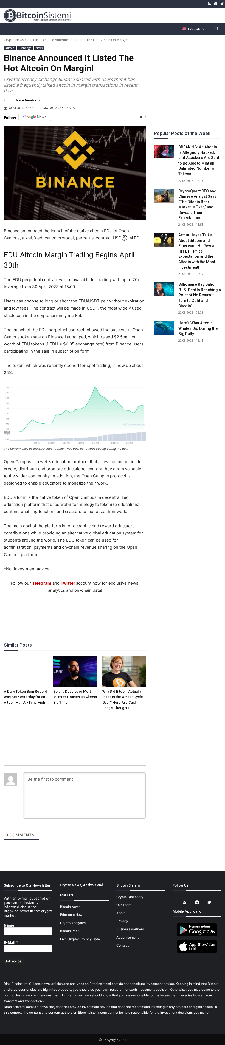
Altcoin (32, 40)
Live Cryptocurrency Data (80, 939)
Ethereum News (72, 915)
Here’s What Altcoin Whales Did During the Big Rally (198, 328)
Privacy (122, 921)
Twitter (68, 583)
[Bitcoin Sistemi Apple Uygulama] (197, 952)
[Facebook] (43, 615)
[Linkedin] (80, 615)
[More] (106, 615)
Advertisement (127, 937)
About (120, 913)
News (39, 48)
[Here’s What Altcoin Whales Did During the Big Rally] (164, 328)
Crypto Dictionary (130, 897)
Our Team (123, 905)
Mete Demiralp (28, 100)
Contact (122, 945)
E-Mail (11, 943)
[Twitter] (222, 4)
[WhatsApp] (68, 615)
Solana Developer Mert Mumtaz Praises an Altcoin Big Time (75, 696)
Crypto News (14, 40)
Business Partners (130, 929)
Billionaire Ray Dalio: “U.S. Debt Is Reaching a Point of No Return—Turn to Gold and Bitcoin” (199, 295)
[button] (217, 29)
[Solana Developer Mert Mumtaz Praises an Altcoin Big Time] (75, 671)
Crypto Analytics (73, 923)
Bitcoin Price (70, 931)
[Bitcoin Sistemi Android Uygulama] (197, 935)
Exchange (25, 48)
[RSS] (209, 4)
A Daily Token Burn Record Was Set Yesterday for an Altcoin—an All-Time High (25, 696)
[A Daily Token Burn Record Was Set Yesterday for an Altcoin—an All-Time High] (26, 671)
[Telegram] (215, 4)
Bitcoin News (70, 907)
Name (9, 925)
